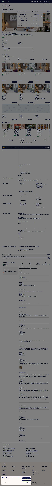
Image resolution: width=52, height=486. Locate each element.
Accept (26, 478)
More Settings (26, 482)
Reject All (26, 480)
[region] (16, 480)
